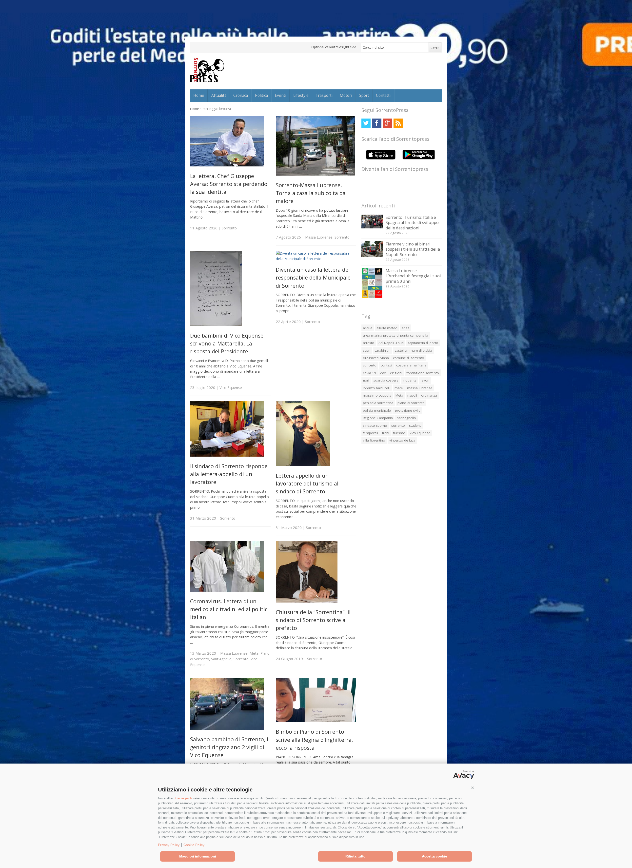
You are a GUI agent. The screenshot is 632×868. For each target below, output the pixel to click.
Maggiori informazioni (197, 856)
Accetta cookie (434, 856)
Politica (261, 95)
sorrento (398, 425)
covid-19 (369, 373)
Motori (346, 95)
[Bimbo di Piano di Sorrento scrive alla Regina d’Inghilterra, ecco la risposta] (316, 720)
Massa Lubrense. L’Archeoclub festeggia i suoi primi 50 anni (413, 276)
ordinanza (429, 395)
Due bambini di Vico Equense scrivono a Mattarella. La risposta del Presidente (226, 343)
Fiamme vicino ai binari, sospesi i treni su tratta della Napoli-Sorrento (413, 249)
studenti (415, 425)
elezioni (396, 373)
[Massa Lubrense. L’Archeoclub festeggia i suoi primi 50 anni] (372, 297)
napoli (412, 395)
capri (366, 350)
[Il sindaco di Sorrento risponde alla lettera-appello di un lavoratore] (227, 455)
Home (198, 95)
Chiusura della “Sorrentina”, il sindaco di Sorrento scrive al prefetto (313, 620)
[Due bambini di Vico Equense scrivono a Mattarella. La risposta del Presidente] (216, 324)
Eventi (280, 95)
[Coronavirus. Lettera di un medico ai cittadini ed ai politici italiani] (227, 590)
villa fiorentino (374, 440)
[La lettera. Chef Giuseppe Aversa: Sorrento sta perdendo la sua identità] (227, 165)
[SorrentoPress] (207, 70)
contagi (386, 365)
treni (385, 433)
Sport (364, 95)
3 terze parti (183, 798)
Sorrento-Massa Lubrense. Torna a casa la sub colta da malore (311, 193)
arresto (368, 343)
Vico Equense (230, 387)
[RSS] (398, 123)
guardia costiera (385, 380)
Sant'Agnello (221, 658)
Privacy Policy (168, 845)
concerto (369, 365)
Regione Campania (378, 418)
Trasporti (324, 95)
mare (399, 388)
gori (366, 380)
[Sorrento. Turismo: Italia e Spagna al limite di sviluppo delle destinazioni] (372, 227)
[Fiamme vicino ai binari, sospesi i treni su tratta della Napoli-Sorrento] (372, 256)
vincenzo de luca (402, 440)
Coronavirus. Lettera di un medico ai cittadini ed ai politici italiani (229, 609)
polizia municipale (377, 410)
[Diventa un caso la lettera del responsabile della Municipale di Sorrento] (316, 258)
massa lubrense (419, 388)
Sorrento (229, 227)
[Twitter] (366, 123)
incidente (409, 380)
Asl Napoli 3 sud (391, 343)
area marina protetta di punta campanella (395, 335)
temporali (370, 433)
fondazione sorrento (422, 373)
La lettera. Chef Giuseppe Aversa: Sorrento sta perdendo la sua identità (228, 184)
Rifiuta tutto (355, 856)
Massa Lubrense (319, 237)
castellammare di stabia (413, 350)
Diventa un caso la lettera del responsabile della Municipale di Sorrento (313, 277)
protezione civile (407, 410)
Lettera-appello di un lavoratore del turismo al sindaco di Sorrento (307, 483)
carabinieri (383, 350)
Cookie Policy (193, 845)
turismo (399, 433)
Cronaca (240, 95)
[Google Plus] (387, 123)
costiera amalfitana (411, 365)
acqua (367, 328)
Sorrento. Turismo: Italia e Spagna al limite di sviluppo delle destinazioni (412, 222)
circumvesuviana (376, 358)
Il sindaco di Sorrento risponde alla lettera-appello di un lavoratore (229, 474)
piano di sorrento (411, 403)
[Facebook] (376, 123)
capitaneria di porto (423, 343)
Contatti (383, 95)
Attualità (218, 95)
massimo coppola (377, 395)
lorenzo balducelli (376, 388)
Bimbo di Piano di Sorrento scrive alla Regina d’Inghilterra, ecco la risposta (314, 739)
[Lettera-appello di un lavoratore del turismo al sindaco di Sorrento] (303, 464)
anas (405, 328)
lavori (425, 380)
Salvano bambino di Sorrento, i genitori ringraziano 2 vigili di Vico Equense (229, 747)
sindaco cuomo (375, 425)
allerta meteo (386, 328)
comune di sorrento (408, 358)
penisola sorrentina (378, 403)
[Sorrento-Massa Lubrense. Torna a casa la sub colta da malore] (315, 174)
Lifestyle (301, 95)
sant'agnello (406, 418)
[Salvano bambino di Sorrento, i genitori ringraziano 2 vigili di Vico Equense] (227, 728)
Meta (254, 653)
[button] (472, 788)
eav (383, 373)
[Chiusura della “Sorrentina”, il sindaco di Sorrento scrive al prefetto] (306, 601)
